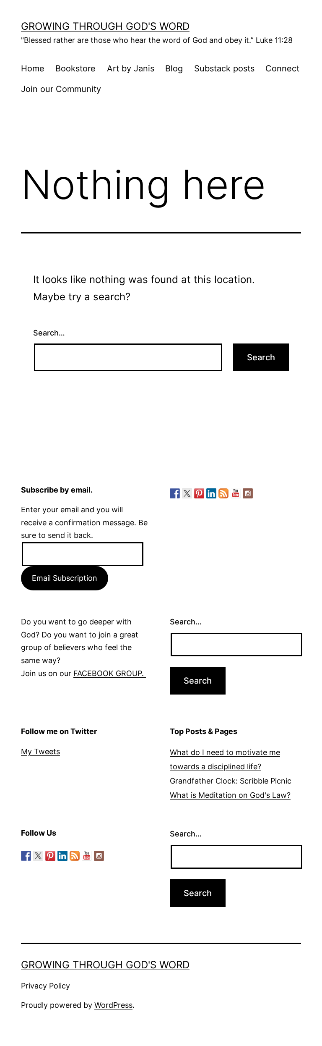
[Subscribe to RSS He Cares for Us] (223, 493)
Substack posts (224, 68)
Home (32, 68)
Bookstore (75, 68)
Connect (282, 68)
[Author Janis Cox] (175, 493)
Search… (49, 332)
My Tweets (40, 751)
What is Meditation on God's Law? (230, 795)
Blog (174, 68)
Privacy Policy (45, 985)
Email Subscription (64, 578)
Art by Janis (130, 68)
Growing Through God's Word (105, 26)
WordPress (113, 1005)
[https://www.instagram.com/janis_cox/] (248, 493)
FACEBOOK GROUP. (109, 673)
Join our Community (61, 89)
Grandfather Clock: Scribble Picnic (230, 780)
